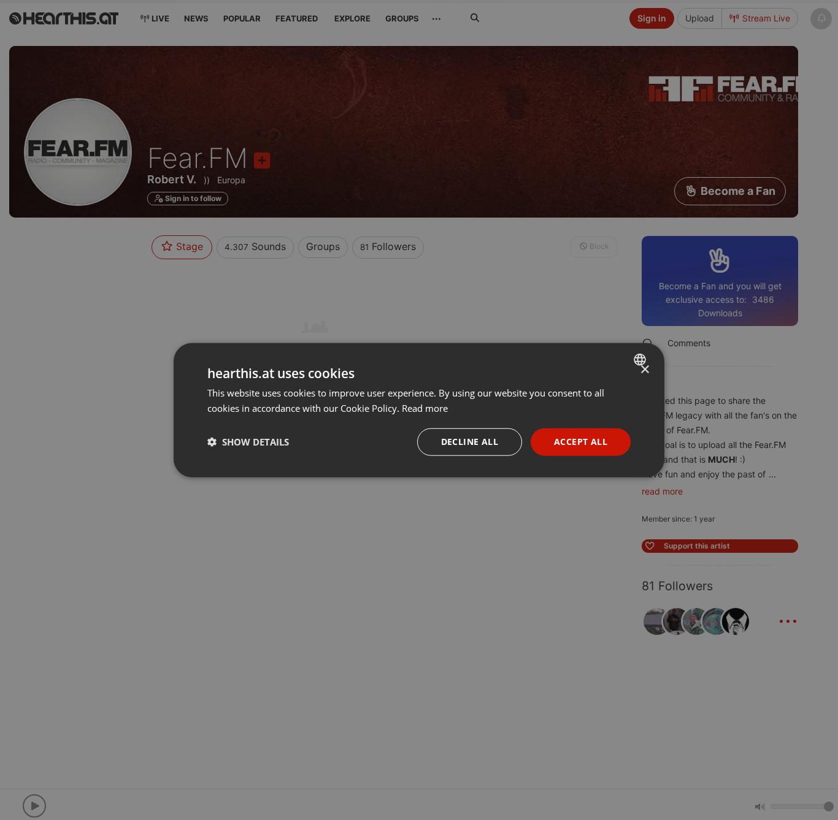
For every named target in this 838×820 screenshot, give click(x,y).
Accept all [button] (580, 441)
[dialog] (419, 410)
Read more (425, 408)
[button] (248, 442)
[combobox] (641, 360)
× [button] (644, 369)
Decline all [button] (469, 441)
